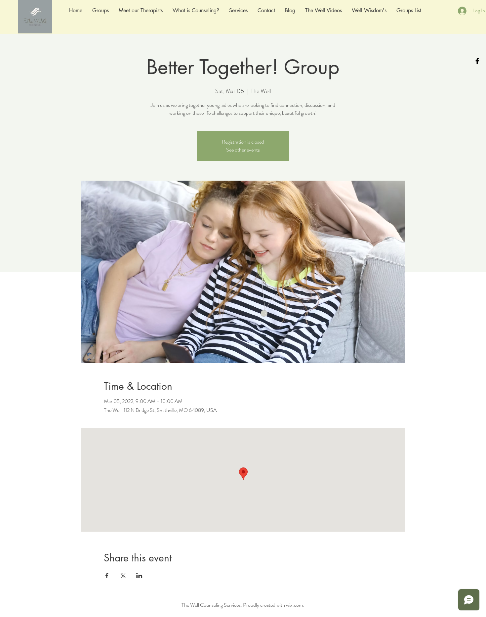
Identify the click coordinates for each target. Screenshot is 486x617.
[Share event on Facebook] (107, 575)
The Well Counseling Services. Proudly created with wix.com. (243, 605)
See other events (243, 150)
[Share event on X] (123, 575)
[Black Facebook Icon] (477, 61)
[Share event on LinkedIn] (139, 575)
